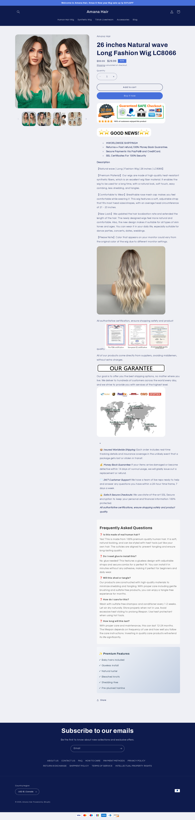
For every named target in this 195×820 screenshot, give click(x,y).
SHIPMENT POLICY (79, 766)
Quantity (101, 71)
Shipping (101, 65)
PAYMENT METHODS (114, 761)
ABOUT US (52, 761)
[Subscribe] (121, 748)
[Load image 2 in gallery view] (44, 119)
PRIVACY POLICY (136, 761)
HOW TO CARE (92, 761)
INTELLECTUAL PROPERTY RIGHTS (133, 766)
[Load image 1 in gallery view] (29, 119)
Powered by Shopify (41, 802)
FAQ (80, 761)
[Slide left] (18, 119)
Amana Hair (27, 802)
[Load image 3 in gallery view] (60, 119)
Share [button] (103, 700)
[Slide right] (86, 119)
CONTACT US (68, 761)
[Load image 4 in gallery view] (75, 119)
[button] (18, 12)
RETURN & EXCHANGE (55, 766)
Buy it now (130, 96)
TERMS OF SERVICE (102, 766)
